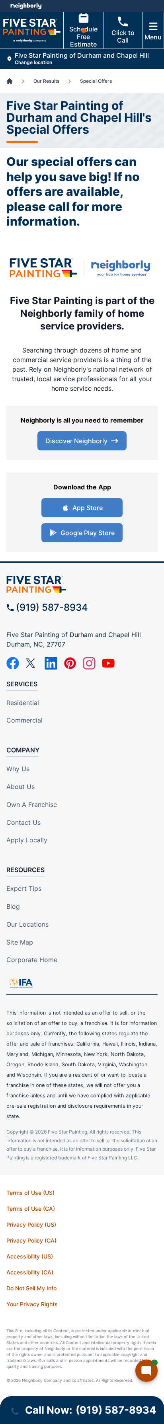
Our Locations (27, 924)
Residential (22, 703)
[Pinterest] (70, 663)
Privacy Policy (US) (31, 1224)
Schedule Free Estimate (83, 36)
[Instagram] (89, 663)
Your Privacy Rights (32, 1304)
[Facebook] (12, 663)
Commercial (24, 720)
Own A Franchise (31, 804)
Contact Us (23, 822)
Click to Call (123, 36)
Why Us (17, 769)
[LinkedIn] (51, 663)
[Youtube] (108, 663)
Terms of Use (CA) (30, 1208)
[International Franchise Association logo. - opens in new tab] (21, 983)
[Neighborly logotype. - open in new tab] (26, 6)
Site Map (19, 942)
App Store (87, 508)
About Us (20, 787)
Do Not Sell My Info (31, 1288)
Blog (13, 906)
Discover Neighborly (76, 441)
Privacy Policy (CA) (31, 1240)
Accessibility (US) (29, 1256)
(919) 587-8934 (52, 607)
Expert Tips (23, 888)
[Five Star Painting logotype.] (43, 268)
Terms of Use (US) (30, 1192)
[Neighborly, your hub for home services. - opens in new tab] (123, 268)
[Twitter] (31, 663)
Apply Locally (26, 840)
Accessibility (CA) (29, 1272)
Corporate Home (31, 960)
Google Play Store (88, 533)
